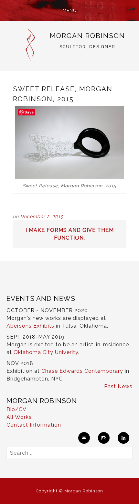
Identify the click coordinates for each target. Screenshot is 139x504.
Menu (70, 10)
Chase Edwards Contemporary (82, 371)
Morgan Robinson (87, 36)
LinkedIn (123, 438)
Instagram (104, 438)
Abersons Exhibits (30, 326)
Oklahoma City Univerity (46, 352)
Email (84, 438)
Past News (118, 386)
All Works (19, 417)
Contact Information (33, 425)
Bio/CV (16, 409)
